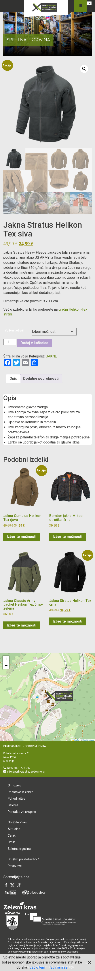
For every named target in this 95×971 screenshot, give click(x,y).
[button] (84, 69)
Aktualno (14, 829)
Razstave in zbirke (20, 792)
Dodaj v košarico (34, 343)
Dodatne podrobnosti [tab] (41, 378)
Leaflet (76, 740)
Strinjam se (59, 967)
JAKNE (51, 356)
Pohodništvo (16, 798)
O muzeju (14, 785)
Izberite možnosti (21, 537)
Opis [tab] (13, 378)
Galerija (13, 805)
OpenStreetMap (88, 740)
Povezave (15, 866)
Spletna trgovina (19, 848)
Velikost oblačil (14, 330)
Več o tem (37, 967)
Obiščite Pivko (17, 822)
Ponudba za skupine (22, 811)
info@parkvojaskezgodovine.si (26, 771)
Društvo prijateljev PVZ (23, 859)
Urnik (11, 842)
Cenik (11, 835)
